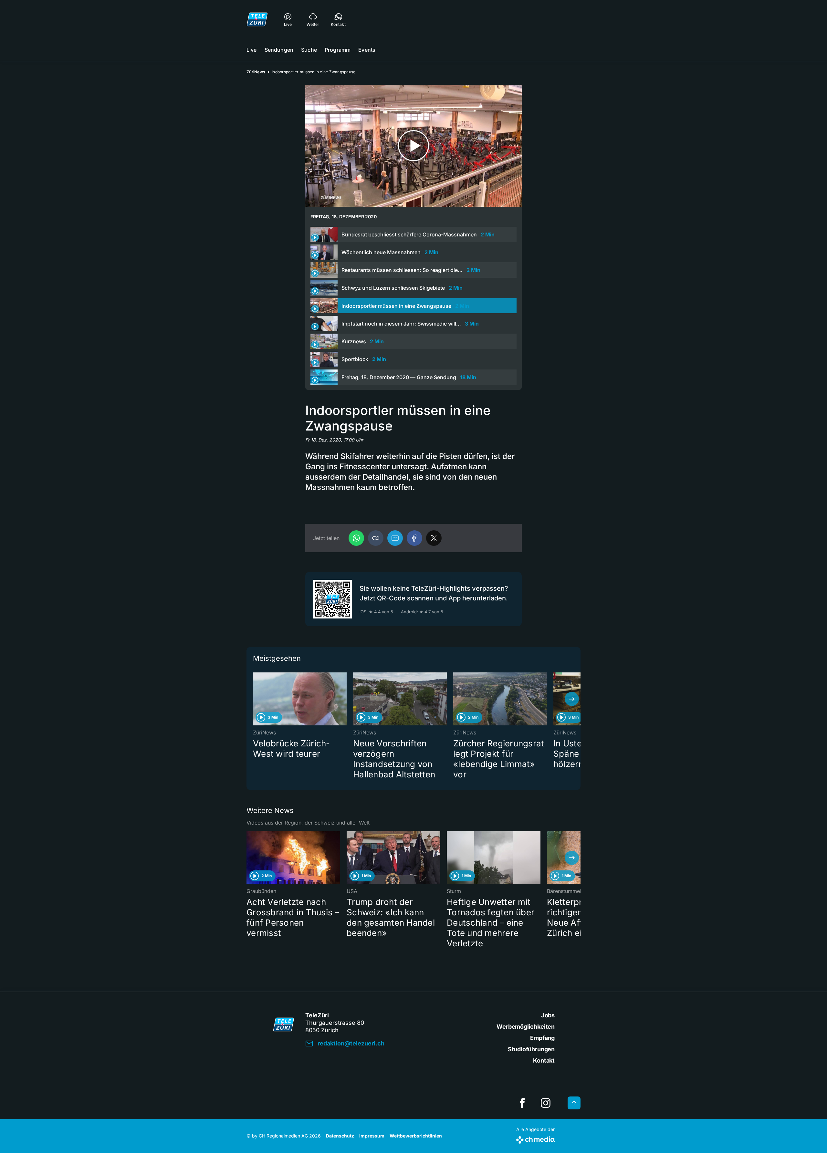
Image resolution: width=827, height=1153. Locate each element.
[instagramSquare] (545, 1102)
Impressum (371, 1135)
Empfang (542, 1037)
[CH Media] (535, 1138)
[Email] (395, 538)
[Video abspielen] (413, 146)
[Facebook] (414, 538)
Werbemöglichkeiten (526, 1026)
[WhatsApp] (356, 538)
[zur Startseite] (257, 19)
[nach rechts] (572, 699)
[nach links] (255, 699)
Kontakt (544, 1060)
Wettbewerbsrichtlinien (416, 1135)
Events (366, 50)
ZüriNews (255, 71)
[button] (375, 538)
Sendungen (279, 50)
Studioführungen (531, 1049)
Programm (338, 50)
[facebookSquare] (522, 1102)
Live (251, 50)
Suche (309, 50)
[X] (434, 538)
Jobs (548, 1015)
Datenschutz (340, 1135)
